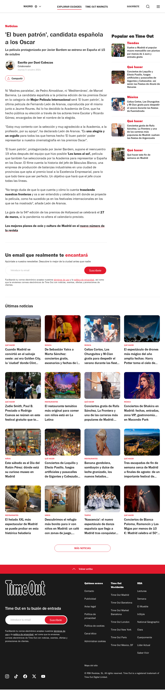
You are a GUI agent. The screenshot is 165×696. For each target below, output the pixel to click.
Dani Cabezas (43, 63)
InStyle (141, 614)
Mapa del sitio (91, 666)
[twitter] (34, 676)
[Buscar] (148, 7)
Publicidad (90, 599)
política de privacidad (84, 280)
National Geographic (148, 622)
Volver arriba (86, 569)
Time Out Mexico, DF (122, 645)
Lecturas (141, 591)
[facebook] (25, 676)
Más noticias (82, 548)
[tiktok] (16, 676)
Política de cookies (94, 626)
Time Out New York (121, 630)
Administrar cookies (95, 641)
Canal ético (90, 634)
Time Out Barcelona (121, 603)
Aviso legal (90, 607)
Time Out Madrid (120, 595)
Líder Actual (143, 645)
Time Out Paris (119, 637)
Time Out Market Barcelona (120, 612)
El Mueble (142, 607)
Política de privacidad (90, 616)
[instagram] (7, 676)
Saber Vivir (143, 653)
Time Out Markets (96, 7)
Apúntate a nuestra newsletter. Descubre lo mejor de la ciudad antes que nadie (48, 262)
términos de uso (61, 280)
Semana (141, 599)
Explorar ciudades (69, 7)
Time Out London (120, 622)
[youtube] (43, 676)
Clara (140, 630)
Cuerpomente (144, 637)
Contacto (89, 591)
